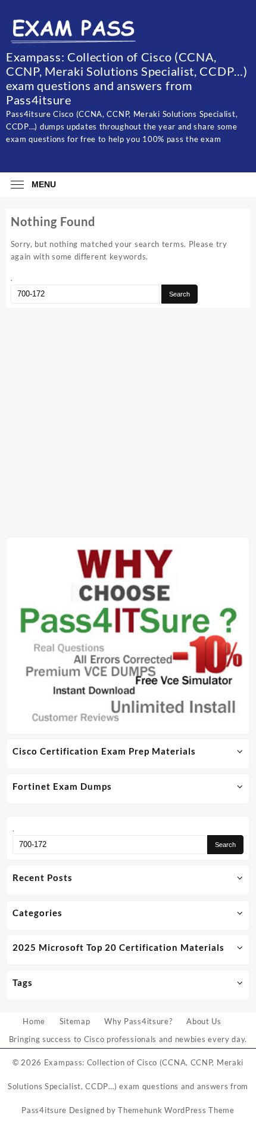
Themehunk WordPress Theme (176, 1110)
